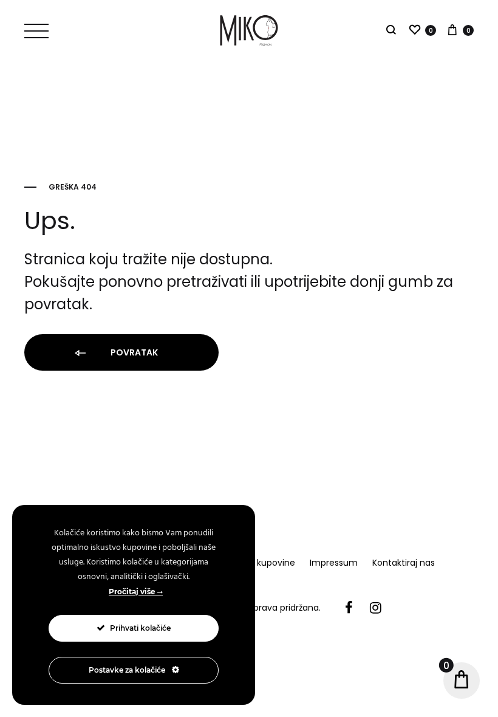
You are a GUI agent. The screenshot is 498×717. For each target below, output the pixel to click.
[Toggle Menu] (36, 31)
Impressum (334, 563)
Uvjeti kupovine (263, 563)
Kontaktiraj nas (403, 563)
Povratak (133, 352)
